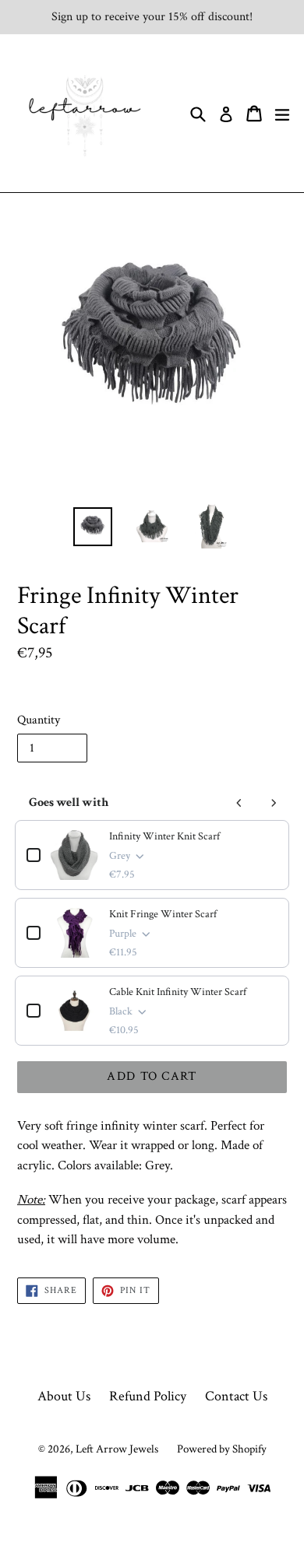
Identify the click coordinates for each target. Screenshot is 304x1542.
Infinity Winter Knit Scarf (164, 836)
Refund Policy (147, 1396)
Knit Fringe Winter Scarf (163, 914)
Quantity (38, 720)
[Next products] (273, 803)
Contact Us (236, 1396)
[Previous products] (239, 803)
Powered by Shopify (222, 1449)
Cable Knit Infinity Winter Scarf (177, 992)
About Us (63, 1396)
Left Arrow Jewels (117, 1449)
